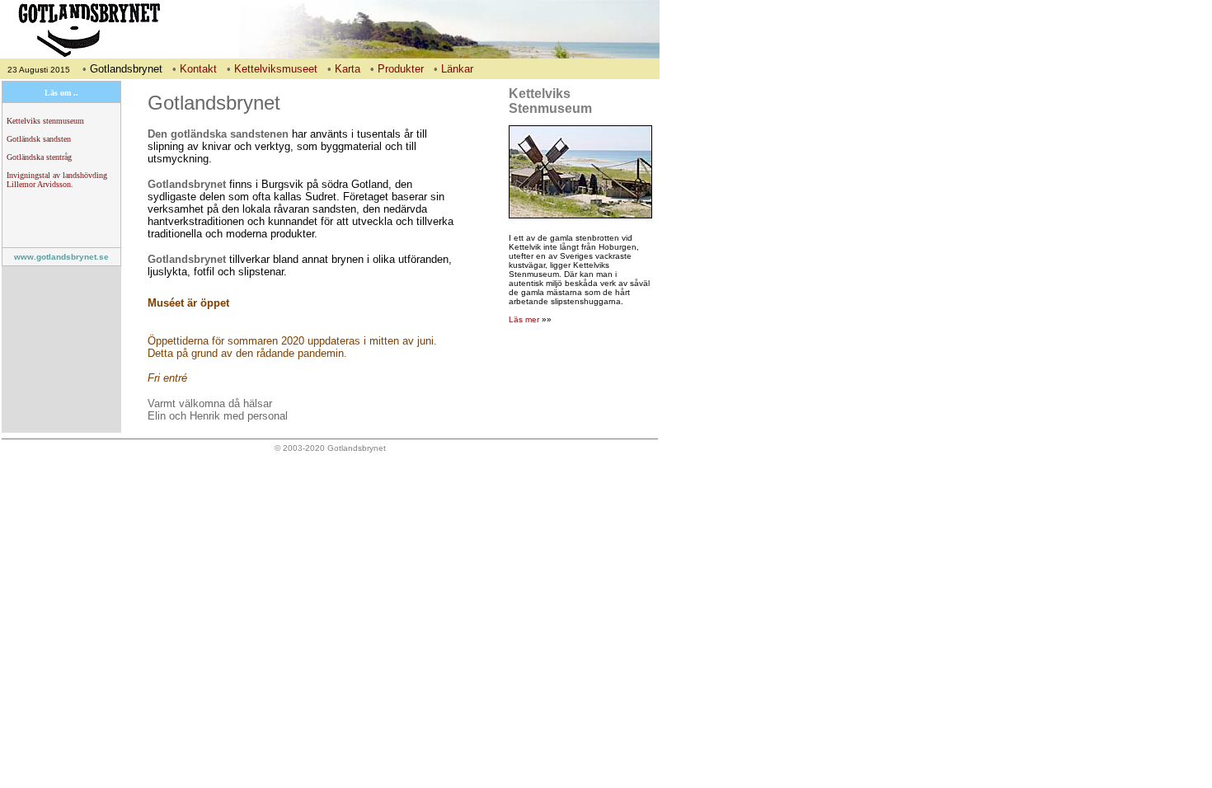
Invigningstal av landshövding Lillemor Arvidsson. (57, 180)
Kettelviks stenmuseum (45, 120)
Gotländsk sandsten (39, 138)
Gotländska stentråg (39, 157)
